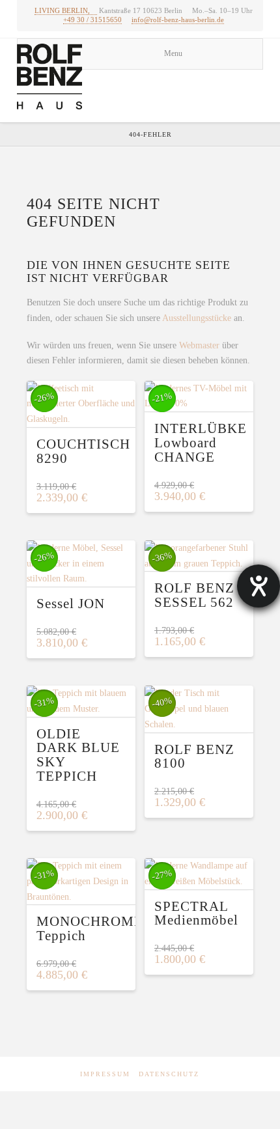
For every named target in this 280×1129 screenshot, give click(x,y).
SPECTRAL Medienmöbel (196, 913)
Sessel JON (70, 603)
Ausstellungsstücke (196, 318)
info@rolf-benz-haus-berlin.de (178, 19)
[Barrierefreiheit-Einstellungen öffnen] (258, 585)
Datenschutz (169, 1074)
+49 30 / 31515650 (92, 19)
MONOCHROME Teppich (89, 928)
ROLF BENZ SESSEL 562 (194, 595)
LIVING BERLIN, (62, 10)
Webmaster (199, 345)
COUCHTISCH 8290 (83, 451)
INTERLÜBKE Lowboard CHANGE (200, 442)
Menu (173, 53)
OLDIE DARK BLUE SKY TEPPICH (78, 755)
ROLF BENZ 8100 (194, 756)
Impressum (105, 1074)
